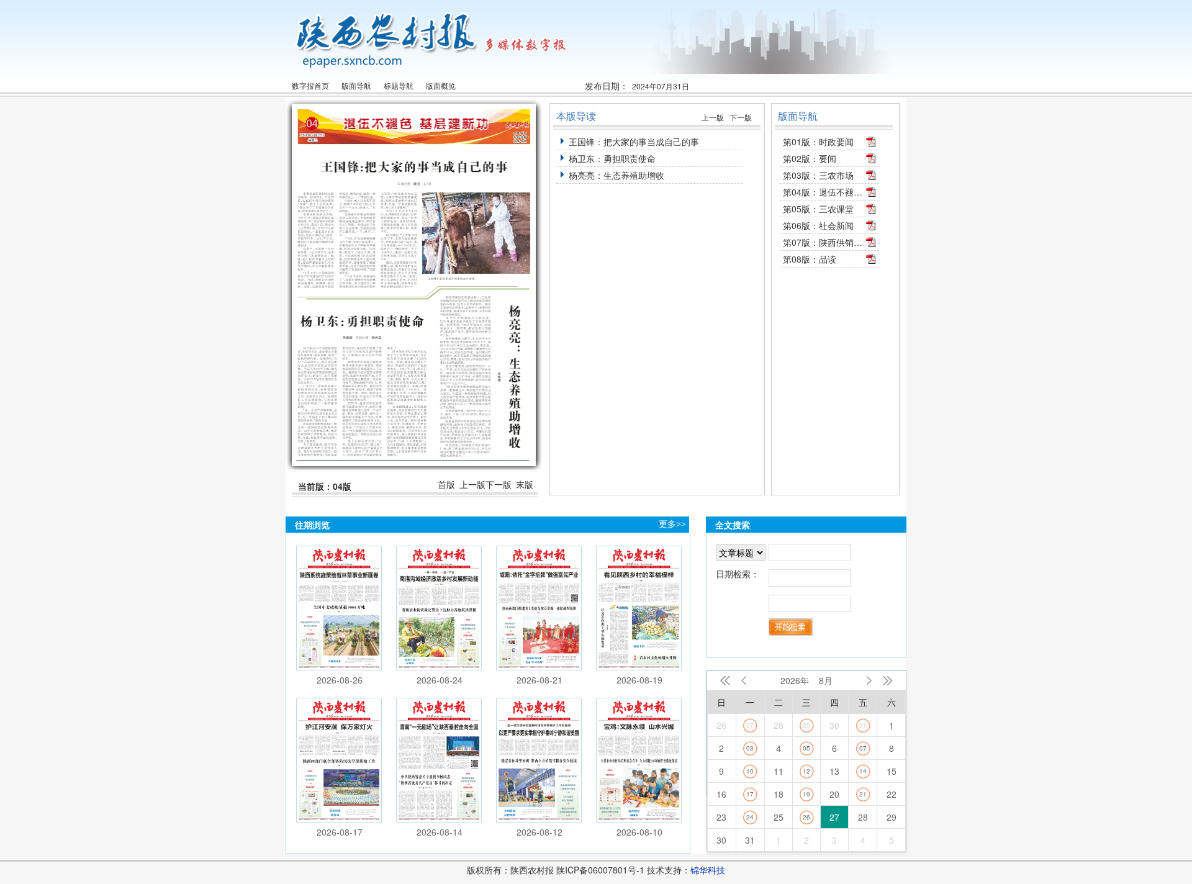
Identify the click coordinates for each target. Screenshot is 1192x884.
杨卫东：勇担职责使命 (612, 158)
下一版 (498, 484)
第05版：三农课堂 (818, 208)
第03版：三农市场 (818, 175)
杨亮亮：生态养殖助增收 (616, 175)
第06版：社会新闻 (818, 225)
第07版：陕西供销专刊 (823, 242)
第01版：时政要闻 (818, 141)
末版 (524, 484)
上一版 (472, 484)
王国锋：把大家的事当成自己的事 (634, 141)
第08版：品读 (809, 259)
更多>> (672, 524)
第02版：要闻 (809, 158)
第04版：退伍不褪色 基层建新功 (823, 192)
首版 (446, 484)
